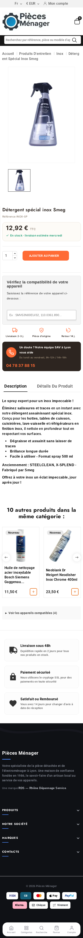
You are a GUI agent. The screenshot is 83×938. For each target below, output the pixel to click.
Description (15, 386)
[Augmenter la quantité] (14, 253)
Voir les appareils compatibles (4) (33, 613)
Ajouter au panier (44, 255)
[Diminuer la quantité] (14, 257)
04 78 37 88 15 (20, 365)
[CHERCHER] (74, 40)
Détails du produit (55, 386)
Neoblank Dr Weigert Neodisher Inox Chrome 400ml (61, 575)
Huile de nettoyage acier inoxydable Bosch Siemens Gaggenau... (19, 575)
